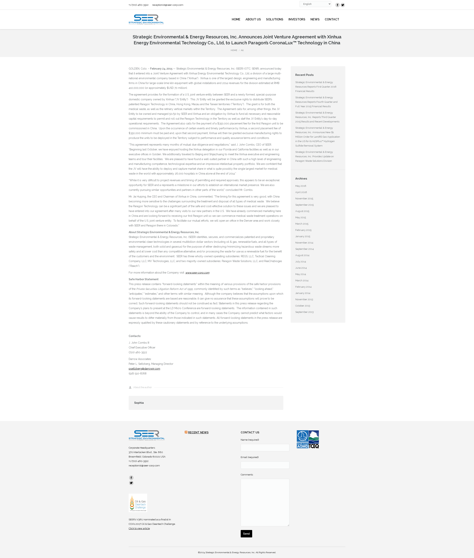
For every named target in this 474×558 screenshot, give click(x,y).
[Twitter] (343, 5)
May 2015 (300, 217)
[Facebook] (337, 5)
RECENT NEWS (198, 432)
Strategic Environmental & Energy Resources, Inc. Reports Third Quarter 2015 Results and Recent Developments (317, 117)
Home (234, 50)
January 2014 (302, 293)
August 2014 (302, 255)
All (242, 50)
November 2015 (304, 198)
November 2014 (304, 242)
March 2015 (301, 223)
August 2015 (302, 211)
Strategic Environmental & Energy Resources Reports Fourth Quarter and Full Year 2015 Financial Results (316, 102)
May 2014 (300, 274)
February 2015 (303, 230)
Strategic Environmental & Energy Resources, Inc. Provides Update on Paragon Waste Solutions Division (314, 156)
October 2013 (302, 305)
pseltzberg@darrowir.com (144, 368)
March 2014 (301, 280)
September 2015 (304, 204)
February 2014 (303, 286)
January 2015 (302, 236)
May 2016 (300, 186)
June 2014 (301, 267)
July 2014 (300, 261)
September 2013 (304, 312)
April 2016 (301, 192)
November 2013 (304, 299)
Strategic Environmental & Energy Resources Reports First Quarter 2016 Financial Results (315, 87)
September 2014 (304, 249)
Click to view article (139, 528)
